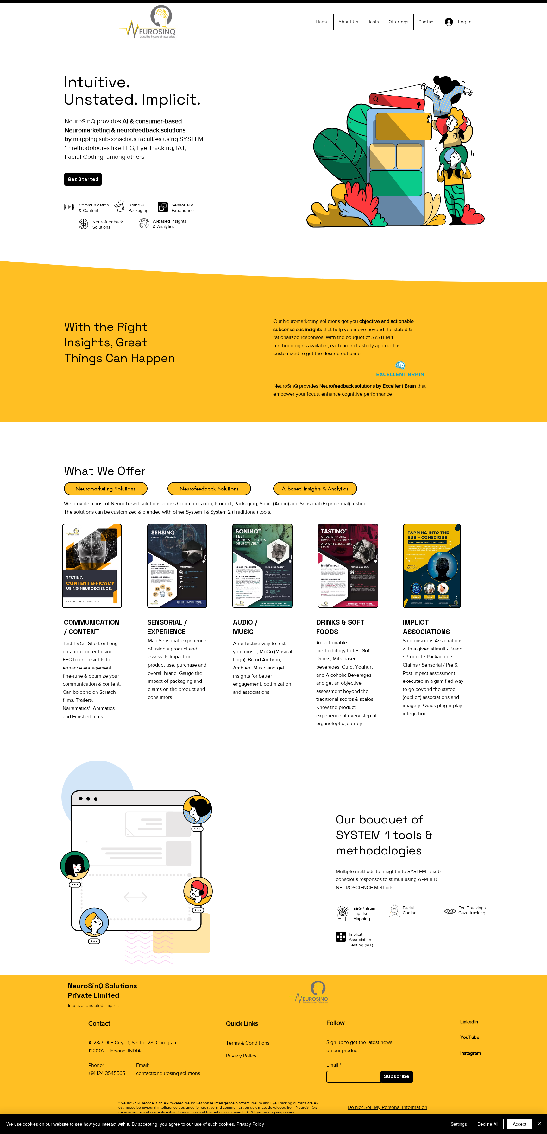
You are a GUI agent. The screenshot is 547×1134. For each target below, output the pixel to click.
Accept (519, 1124)
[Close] (539, 1124)
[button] (373, 22)
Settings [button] (459, 1124)
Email (332, 1065)
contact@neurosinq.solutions (168, 1073)
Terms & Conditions (247, 1042)
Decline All (487, 1124)
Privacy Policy (241, 1055)
